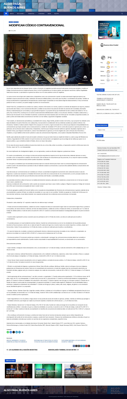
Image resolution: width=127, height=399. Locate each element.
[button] (122, 13)
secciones (20, 13)
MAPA (49, 13)
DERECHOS (16, 22)
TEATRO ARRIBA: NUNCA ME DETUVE (47, 372)
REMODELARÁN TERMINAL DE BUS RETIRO (62, 350)
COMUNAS (41, 13)
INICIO (12, 13)
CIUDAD (10, 22)
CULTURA (13, 369)
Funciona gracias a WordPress (56, 396)
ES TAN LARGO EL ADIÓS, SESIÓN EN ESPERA (17, 372)
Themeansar (75, 396)
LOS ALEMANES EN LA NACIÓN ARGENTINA (23, 350)
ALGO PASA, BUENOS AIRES (20, 390)
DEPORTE (72, 369)
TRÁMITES (31, 13)
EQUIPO (56, 13)
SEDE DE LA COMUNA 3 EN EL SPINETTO (109, 113)
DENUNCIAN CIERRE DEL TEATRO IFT (108, 109)
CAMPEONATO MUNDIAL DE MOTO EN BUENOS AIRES (78, 372)
